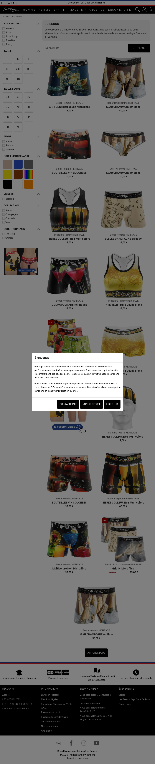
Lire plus (112, 404)
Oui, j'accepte (68, 404)
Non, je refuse (91, 404)
